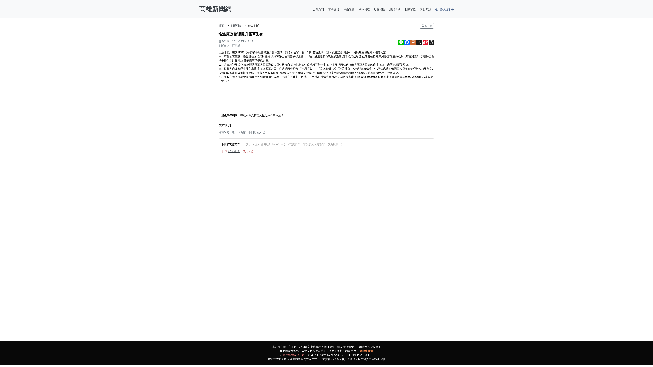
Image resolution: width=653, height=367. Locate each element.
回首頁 (428, 25)
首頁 (221, 25)
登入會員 (234, 151)
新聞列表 (236, 25)
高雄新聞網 (215, 8)
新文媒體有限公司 (294, 355)
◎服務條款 (366, 350)
